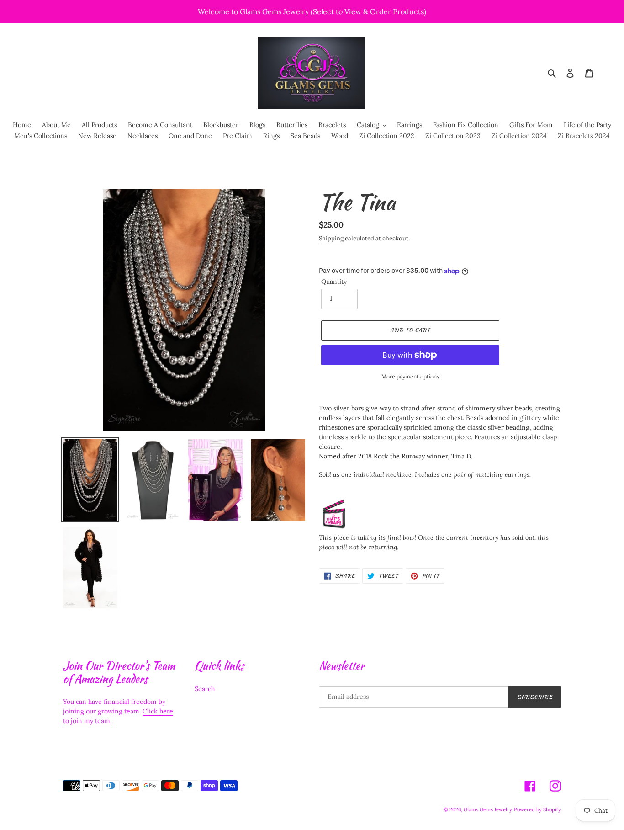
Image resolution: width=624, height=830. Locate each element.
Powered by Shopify (537, 809)
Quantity (334, 281)
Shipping (331, 238)
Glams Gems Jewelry (488, 809)
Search (205, 689)
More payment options (410, 376)
